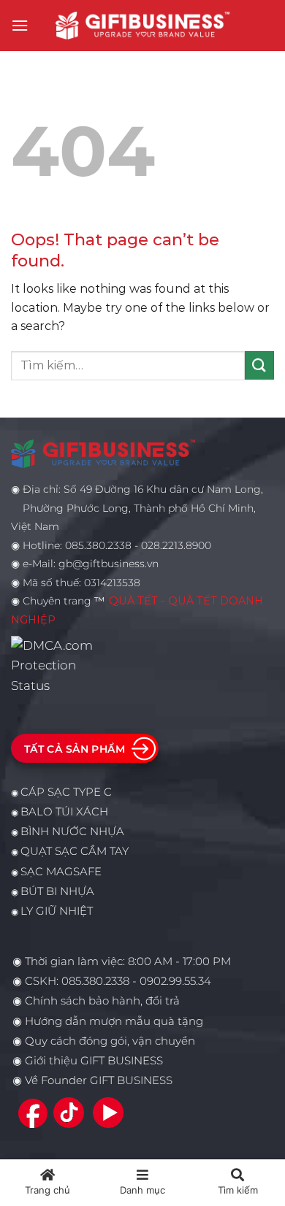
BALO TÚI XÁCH (64, 811)
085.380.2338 (95, 981)
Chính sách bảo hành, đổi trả (102, 1000)
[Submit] (259, 365)
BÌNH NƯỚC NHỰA (72, 831)
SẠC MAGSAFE (61, 871)
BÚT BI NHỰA (57, 891)
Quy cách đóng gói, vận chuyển (110, 1041)
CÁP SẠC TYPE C (66, 792)
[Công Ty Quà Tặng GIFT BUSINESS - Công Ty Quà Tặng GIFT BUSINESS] (142, 25)
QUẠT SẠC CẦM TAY (74, 851)
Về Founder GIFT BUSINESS (98, 1080)
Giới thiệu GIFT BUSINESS (94, 1060)
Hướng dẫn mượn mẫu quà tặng (114, 1021)
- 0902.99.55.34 (170, 981)
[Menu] (19, 25)
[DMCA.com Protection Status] (56, 664)
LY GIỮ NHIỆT (56, 911)
